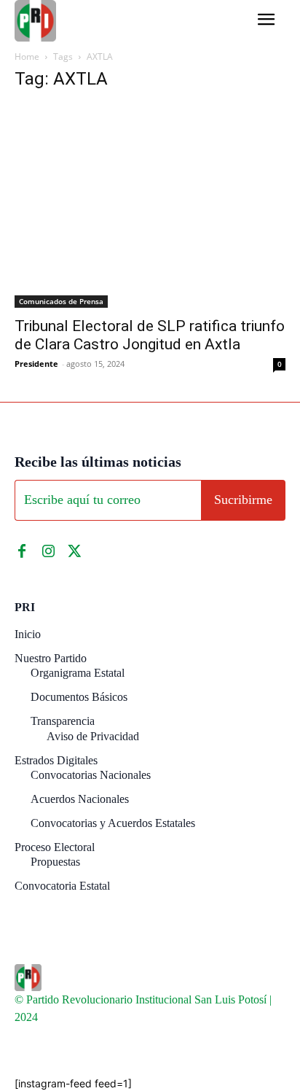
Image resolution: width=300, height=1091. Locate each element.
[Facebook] (22, 551)
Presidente (36, 363)
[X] (74, 551)
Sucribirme (243, 499)
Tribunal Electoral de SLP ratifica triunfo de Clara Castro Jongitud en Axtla (150, 335)
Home (27, 56)
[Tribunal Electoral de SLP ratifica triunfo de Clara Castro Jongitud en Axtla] (150, 206)
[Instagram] (48, 551)
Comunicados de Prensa (61, 301)
